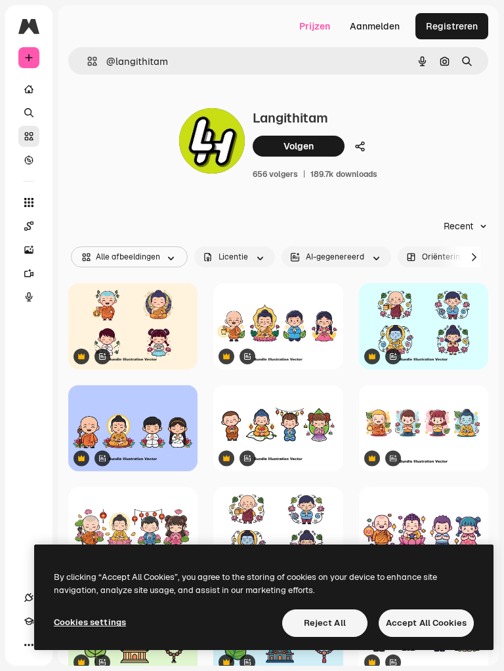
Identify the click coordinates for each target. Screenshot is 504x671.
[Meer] (28, 644)
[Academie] (28, 621)
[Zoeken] (28, 112)
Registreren (452, 26)
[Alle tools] (28, 202)
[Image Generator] (28, 249)
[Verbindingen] (28, 597)
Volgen (299, 146)
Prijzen (314, 26)
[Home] (28, 89)
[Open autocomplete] (87, 61)
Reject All (325, 622)
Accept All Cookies (426, 622)
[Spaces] (28, 226)
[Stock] (28, 136)
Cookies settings (90, 622)
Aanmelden (375, 26)
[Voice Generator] (28, 296)
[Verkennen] (28, 159)
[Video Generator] (28, 273)
